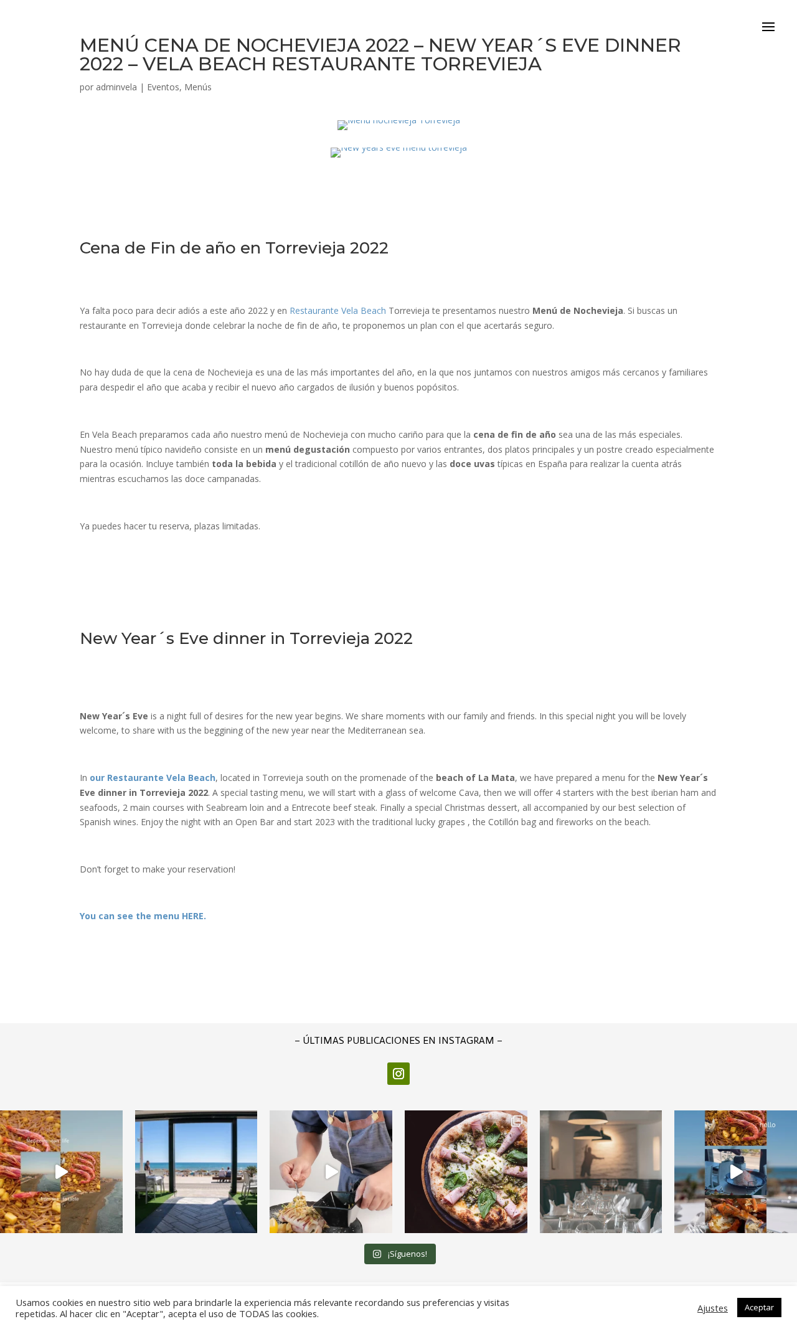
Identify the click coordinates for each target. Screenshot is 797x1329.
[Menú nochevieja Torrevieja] (398, 130)
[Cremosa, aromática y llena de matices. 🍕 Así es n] (466, 1171)
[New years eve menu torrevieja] (399, 157)
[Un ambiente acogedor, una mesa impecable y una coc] (601, 1171)
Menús (198, 87)
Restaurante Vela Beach (338, 310)
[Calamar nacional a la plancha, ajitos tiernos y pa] (331, 1171)
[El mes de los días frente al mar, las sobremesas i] (735, 1171)
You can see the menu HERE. (143, 916)
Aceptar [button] (759, 1307)
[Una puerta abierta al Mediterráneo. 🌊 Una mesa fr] (196, 1171)
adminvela (116, 87)
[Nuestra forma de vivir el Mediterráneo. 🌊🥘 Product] (61, 1171)
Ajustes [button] (712, 1307)
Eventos (163, 87)
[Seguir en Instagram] (398, 1073)
